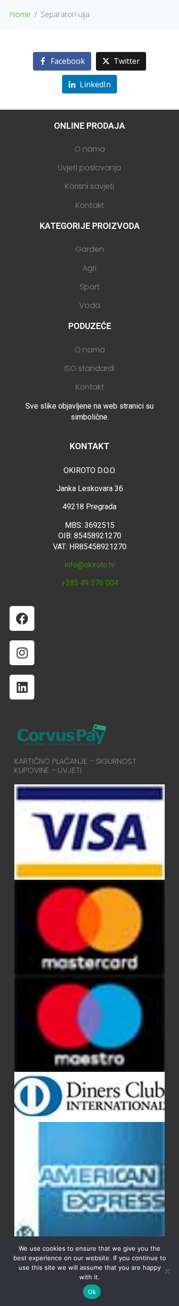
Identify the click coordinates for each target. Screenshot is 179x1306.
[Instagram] (22, 652)
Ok (92, 1292)
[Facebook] (22, 618)
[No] (167, 1271)
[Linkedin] (22, 687)
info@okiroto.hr (89, 564)
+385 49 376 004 (89, 582)
